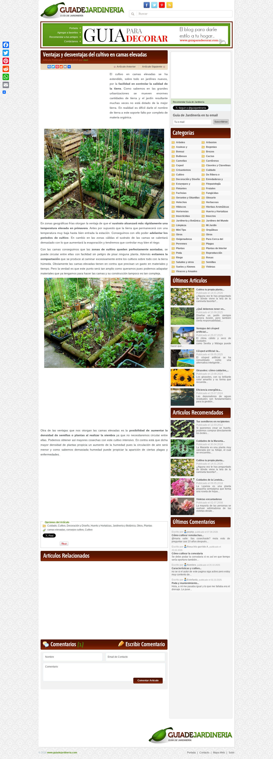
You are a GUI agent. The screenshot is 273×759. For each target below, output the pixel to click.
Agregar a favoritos (67, 32)
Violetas (210, 266)
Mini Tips (181, 230)
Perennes (181, 243)
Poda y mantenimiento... (185, 583)
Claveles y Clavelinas (218, 165)
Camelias (181, 160)
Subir (231, 752)
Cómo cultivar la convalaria (187, 553)
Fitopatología (213, 183)
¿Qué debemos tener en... (210, 309)
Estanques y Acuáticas (183, 185)
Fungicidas (212, 193)
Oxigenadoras (184, 239)
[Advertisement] (74, 100)
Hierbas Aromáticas (217, 206)
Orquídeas (212, 230)
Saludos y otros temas (185, 264)
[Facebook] (6, 45)
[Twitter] (6, 53)
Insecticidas (183, 216)
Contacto (204, 752)
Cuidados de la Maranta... (210, 441)
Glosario (211, 197)
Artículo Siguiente (152, 66)
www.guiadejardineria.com (62, 752)
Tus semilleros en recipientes (213, 421)
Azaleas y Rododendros (183, 149)
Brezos (210, 151)
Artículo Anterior (126, 66)
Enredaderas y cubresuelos (214, 181)
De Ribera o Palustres (212, 176)
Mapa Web (219, 752)
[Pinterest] (6, 61)
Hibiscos (181, 206)
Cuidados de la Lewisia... (210, 479)
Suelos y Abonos (185, 266)
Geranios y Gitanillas (188, 197)
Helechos (181, 202)
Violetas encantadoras (209, 499)
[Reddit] (6, 69)
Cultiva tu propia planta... (210, 289)
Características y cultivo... (186, 568)
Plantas (148, 525)
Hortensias (182, 211)
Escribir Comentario (145, 644)
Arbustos (211, 142)
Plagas (210, 243)
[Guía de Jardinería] (82, 10)
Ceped (179, 165)
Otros (140, 525)
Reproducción (214, 253)
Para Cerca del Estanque (214, 241)
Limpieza (181, 225)
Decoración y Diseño (78, 525)
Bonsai (180, 151)
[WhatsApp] (6, 77)
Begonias (211, 147)
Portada (73, 28)
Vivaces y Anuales (186, 271)
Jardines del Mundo (217, 220)
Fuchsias (181, 193)
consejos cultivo (75, 529)
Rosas (209, 257)
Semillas (211, 262)
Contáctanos (71, 41)
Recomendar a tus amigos (63, 37)
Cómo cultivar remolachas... (188, 535)
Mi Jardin (211, 225)
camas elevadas (56, 529)
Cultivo (62, 525)
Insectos (211, 216)
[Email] (6, 85)
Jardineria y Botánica (124, 525)
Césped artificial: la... (208, 351)
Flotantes (181, 188)
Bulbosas (181, 156)
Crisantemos (183, 170)
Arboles (180, 142)
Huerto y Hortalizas (101, 525)
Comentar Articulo (147, 680)
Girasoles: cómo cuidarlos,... (212, 370)
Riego (179, 257)
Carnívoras (212, 160)
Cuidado (52, 525)
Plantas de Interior (216, 248)
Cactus (210, 156)
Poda (179, 253)
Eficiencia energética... (209, 390)
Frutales (210, 188)
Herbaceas (212, 202)
